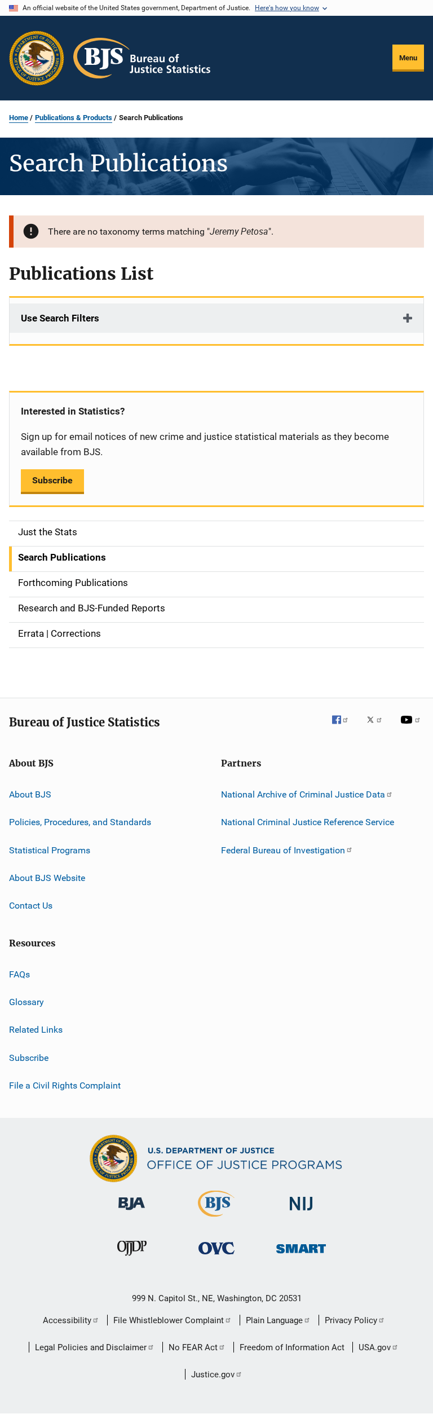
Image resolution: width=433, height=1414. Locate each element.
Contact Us (30, 905)
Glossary (26, 1002)
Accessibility (67, 1320)
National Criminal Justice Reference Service (307, 822)
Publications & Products (73, 117)
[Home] (141, 58)
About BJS (30, 794)
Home (18, 117)
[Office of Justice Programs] (36, 58)
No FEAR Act (193, 1347)
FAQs (19, 974)
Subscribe (52, 480)
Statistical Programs (49, 849)
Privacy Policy (351, 1320)
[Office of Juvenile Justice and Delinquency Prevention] (132, 1257)
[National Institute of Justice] (301, 1212)
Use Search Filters (60, 318)
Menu (408, 58)
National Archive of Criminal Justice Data (303, 794)
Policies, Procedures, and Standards (80, 822)
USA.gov (375, 1347)
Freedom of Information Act (292, 1347)
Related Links (36, 1029)
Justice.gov (213, 1374)
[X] (378, 727)
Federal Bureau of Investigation (283, 849)
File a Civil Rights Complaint (65, 1085)
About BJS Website (47, 878)
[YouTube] (412, 727)
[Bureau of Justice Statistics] (216, 1219)
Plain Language (274, 1320)
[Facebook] (344, 727)
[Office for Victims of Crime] (216, 1256)
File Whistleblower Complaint (168, 1320)
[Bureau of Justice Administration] (131, 1212)
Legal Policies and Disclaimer (91, 1347)
